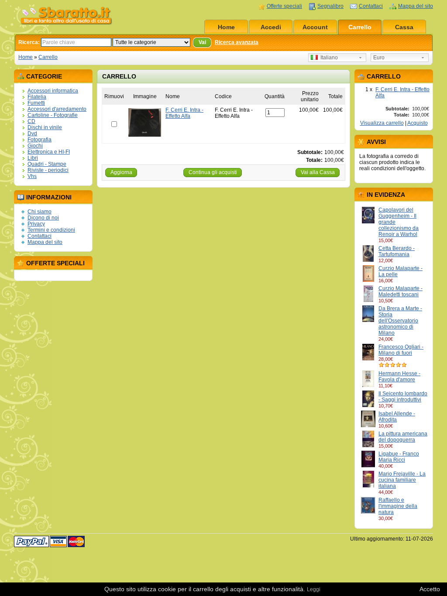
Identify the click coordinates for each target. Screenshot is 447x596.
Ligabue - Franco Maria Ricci (398, 457)
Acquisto (417, 123)
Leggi (313, 589)
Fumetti (36, 103)
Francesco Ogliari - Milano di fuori (400, 350)
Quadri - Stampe (47, 164)
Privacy (36, 224)
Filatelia (37, 97)
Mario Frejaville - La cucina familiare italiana (402, 480)
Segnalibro (330, 6)
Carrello (359, 27)
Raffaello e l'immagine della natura (397, 506)
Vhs (32, 176)
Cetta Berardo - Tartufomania (396, 251)
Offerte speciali (284, 6)
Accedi (271, 27)
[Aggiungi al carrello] (397, 240)
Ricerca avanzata (236, 42)
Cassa (404, 27)
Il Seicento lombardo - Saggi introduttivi (402, 396)
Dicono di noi (43, 218)
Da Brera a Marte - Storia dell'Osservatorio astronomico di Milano (400, 320)
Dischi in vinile (45, 127)
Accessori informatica (53, 91)
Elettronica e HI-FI (49, 152)
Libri (33, 158)
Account (315, 27)
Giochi (35, 146)
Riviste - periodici (48, 170)
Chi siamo (40, 212)
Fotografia (40, 140)
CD (31, 121)
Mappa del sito (415, 6)
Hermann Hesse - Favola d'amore (399, 376)
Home (226, 27)
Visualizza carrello (382, 123)
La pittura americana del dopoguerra (402, 437)
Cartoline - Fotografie (53, 115)
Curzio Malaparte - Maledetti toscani (400, 291)
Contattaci (371, 6)
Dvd (32, 133)
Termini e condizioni (51, 230)
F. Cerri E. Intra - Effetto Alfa (184, 113)
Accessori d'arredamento (57, 109)
